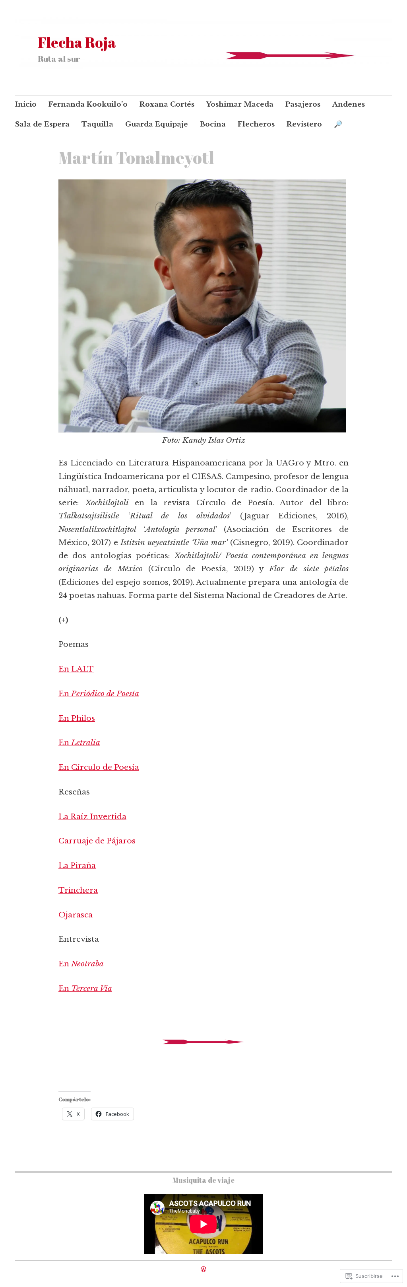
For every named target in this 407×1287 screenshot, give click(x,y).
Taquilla (97, 124)
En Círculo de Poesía (98, 767)
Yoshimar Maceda (239, 104)
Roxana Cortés (167, 104)
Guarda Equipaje (156, 124)
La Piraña (77, 865)
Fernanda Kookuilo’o (88, 104)
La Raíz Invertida (92, 816)
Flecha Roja (77, 42)
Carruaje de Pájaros (97, 840)
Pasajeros (302, 104)
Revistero (304, 124)
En (98, 693)
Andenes (348, 104)
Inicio (26, 104)
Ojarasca (75, 914)
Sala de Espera (42, 124)
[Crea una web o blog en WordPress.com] (203, 1269)
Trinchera (78, 890)
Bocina (213, 124)
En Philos (76, 718)
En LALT (76, 669)
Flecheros (256, 124)
